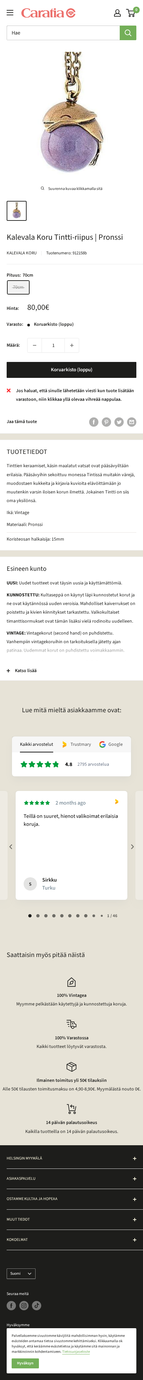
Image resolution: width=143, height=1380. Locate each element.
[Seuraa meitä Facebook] (11, 1305)
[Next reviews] (132, 847)
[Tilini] (117, 13)
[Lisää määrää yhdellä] (72, 345)
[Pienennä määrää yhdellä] (35, 345)
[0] (131, 13)
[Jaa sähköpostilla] (131, 422)
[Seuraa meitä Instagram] (24, 1305)
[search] (63, 33)
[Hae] (128, 33)
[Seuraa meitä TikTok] (36, 1305)
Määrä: (13, 345)
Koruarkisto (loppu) (71, 369)
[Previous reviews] (10, 847)
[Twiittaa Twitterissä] (119, 422)
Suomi (15, 1273)
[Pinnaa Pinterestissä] (106, 422)
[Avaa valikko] (10, 12)
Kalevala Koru (22, 253)
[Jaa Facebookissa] (93, 422)
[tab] (30, 916)
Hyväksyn (25, 1363)
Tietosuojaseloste (76, 1351)
